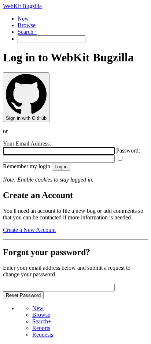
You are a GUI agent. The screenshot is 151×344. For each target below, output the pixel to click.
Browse (27, 25)
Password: (128, 150)
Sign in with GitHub (26, 118)
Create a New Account (29, 230)
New (23, 18)
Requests (42, 335)
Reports (41, 328)
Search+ (27, 32)
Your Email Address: (27, 143)
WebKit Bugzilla (22, 6)
